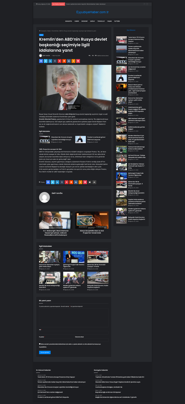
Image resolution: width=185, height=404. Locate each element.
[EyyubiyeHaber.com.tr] (92, 12)
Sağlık (92, 21)
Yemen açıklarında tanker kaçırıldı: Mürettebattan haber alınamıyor (136, 50)
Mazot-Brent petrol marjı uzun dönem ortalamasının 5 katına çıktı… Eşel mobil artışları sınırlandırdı (137, 89)
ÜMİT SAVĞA (46, 55)
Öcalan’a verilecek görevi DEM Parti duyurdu (134, 78)
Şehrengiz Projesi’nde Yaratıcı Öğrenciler (73, 265)
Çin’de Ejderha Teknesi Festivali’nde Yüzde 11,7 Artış (136, 166)
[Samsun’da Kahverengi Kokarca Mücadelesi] (121, 149)
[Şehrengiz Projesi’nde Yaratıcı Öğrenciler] (73, 257)
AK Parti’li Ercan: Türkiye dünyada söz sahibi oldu (136, 156)
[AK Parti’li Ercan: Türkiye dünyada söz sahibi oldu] (121, 158)
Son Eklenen (131, 30)
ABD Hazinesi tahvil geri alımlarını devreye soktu (136, 119)
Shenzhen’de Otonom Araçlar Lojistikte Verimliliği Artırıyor (83, 4)
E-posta (42, 337)
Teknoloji (101, 21)
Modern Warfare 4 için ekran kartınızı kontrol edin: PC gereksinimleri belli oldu (136, 139)
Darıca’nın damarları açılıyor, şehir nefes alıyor (49, 265)
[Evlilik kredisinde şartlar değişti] (121, 129)
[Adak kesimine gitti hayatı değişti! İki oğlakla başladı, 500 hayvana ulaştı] (121, 109)
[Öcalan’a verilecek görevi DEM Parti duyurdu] (80, 139)
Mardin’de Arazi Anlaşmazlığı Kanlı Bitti (49, 286)
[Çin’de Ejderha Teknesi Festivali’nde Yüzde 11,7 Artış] (121, 166)
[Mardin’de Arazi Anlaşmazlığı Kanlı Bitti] (49, 278)
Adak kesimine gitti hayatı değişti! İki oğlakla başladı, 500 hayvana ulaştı (137, 110)
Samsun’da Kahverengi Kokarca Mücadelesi (136, 148)
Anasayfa (68, 21)
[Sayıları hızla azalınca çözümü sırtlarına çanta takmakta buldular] (121, 202)
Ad (40, 329)
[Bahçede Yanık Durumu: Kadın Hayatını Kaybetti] (97, 278)
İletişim (117, 21)
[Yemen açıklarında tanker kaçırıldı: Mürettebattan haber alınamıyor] (121, 49)
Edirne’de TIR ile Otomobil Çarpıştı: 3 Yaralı (96, 265)
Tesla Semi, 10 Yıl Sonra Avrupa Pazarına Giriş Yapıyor (136, 39)
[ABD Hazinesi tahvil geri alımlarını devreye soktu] (121, 121)
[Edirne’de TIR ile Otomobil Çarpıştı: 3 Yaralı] (97, 257)
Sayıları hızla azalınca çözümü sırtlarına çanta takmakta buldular (136, 201)
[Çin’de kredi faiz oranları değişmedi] (121, 69)
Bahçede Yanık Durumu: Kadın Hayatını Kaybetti (97, 286)
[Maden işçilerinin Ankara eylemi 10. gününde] (73, 278)
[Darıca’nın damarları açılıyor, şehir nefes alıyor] (49, 257)
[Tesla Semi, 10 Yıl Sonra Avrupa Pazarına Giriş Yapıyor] (121, 40)
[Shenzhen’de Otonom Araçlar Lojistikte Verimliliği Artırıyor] (44, 139)
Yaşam (109, 21)
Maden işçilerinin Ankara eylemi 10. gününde (72, 286)
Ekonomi (84, 21)
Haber (77, 21)
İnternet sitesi (79, 337)
